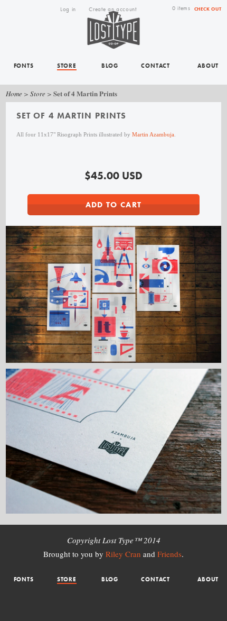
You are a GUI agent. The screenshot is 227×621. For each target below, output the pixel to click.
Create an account (113, 9)
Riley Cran (123, 554)
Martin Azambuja (153, 134)
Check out (208, 9)
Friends (169, 554)
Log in (68, 9)
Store (37, 93)
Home (14, 93)
